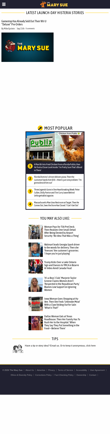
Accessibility (81, 370)
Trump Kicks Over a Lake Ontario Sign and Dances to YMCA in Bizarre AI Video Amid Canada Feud (61, 265)
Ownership (81, 375)
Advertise (41, 370)
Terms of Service (65, 370)
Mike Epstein (9, 28)
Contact (92, 375)
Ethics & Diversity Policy (21, 375)
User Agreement (97, 370)
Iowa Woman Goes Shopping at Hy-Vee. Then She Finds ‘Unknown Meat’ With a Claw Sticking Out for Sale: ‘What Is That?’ (62, 303)
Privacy (51, 370)
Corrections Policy (43, 375)
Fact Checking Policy (64, 375)
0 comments (30, 29)
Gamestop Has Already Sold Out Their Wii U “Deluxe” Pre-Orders (23, 22)
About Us (29, 370)
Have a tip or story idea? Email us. (42, 345)
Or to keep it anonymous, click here (78, 345)
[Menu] (4, 4)
